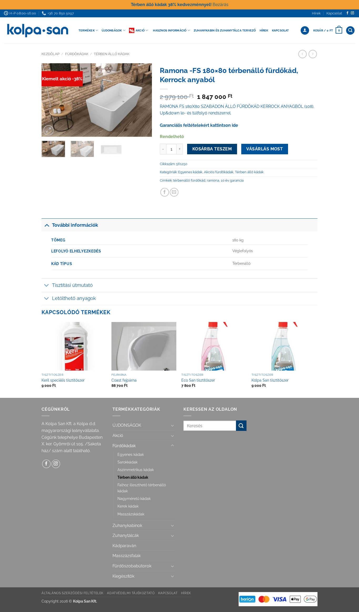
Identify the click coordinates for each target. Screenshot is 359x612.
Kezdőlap (50, 54)
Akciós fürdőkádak (218, 172)
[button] (327, 30)
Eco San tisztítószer (198, 380)
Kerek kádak (128, 506)
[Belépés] (305, 30)
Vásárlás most (264, 148)
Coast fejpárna (124, 380)
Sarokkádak (127, 462)
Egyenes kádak (190, 172)
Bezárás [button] (220, 4)
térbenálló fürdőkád (189, 180)
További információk (75, 225)
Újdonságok (112, 30)
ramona (213, 180)
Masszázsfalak (126, 555)
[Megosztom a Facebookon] (164, 192)
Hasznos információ (169, 30)
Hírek (316, 13)
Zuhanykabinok (127, 525)
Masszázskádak (130, 514)
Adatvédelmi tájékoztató (131, 593)
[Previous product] (313, 54)
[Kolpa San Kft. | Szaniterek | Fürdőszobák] (37, 30)
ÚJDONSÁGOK (126, 425)
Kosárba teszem (212, 148)
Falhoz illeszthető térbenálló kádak (141, 488)
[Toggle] (47, 225)
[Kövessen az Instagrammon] (352, 13)
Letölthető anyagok (74, 298)
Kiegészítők (123, 576)
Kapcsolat (334, 13)
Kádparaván (124, 545)
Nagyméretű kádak (134, 498)
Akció (140, 30)
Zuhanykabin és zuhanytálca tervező (225, 30)
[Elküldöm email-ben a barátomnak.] (174, 192)
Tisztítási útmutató (72, 285)
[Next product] (302, 54)
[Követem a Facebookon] (347, 13)
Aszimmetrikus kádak (135, 469)
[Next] (143, 100)
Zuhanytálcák (125, 535)
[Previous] (50, 100)
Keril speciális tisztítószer (63, 380)
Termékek (87, 30)
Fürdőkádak (76, 54)
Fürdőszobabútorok (131, 565)
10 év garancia (232, 180)
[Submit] (241, 425)
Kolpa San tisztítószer (270, 380)
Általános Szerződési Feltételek (73, 593)
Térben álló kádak (111, 54)
